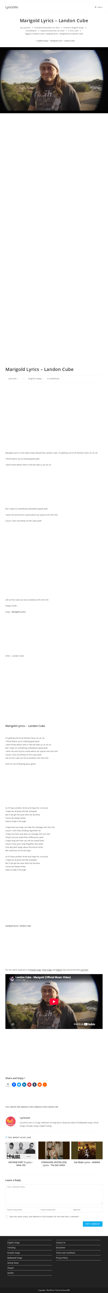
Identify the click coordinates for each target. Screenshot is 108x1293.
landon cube (39, 34)
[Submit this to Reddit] (40, 1084)
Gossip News (13, 1263)
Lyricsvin (26, 27)
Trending (11, 1247)
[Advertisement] (54, 143)
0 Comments (31, 30)
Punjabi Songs (13, 1253)
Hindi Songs (47, 970)
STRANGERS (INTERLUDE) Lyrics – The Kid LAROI (54, 1164)
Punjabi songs (35, 970)
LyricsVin (11, 7)
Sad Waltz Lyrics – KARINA (87, 1162)
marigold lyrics (52, 34)
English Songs (78, 27)
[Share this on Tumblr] (34, 1084)
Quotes (10, 1273)
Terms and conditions (65, 1253)
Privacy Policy (62, 1258)
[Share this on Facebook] (14, 1084)
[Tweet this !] (19, 1084)
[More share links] (45, 1084)
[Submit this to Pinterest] (29, 1084)
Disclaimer (60, 1247)
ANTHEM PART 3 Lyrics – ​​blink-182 (21, 1164)
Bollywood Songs (14, 1258)
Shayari (10, 1268)
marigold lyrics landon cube (71, 34)
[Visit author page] (10, 1121)
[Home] (34, 41)
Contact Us (60, 1242)
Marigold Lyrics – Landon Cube (62, 41)
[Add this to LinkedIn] (24, 1084)
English (59, 970)
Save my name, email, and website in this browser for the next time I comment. (44, 1216)
